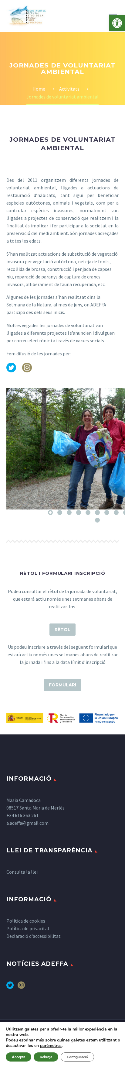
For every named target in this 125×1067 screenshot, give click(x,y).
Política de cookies (25, 921)
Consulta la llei (22, 872)
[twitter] (10, 987)
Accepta (18, 1057)
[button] (117, 23)
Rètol (62, 629)
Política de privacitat (28, 928)
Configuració (77, 1057)
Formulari (62, 685)
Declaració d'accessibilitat (33, 936)
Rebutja (46, 1057)
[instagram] (21, 987)
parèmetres (51, 1045)
